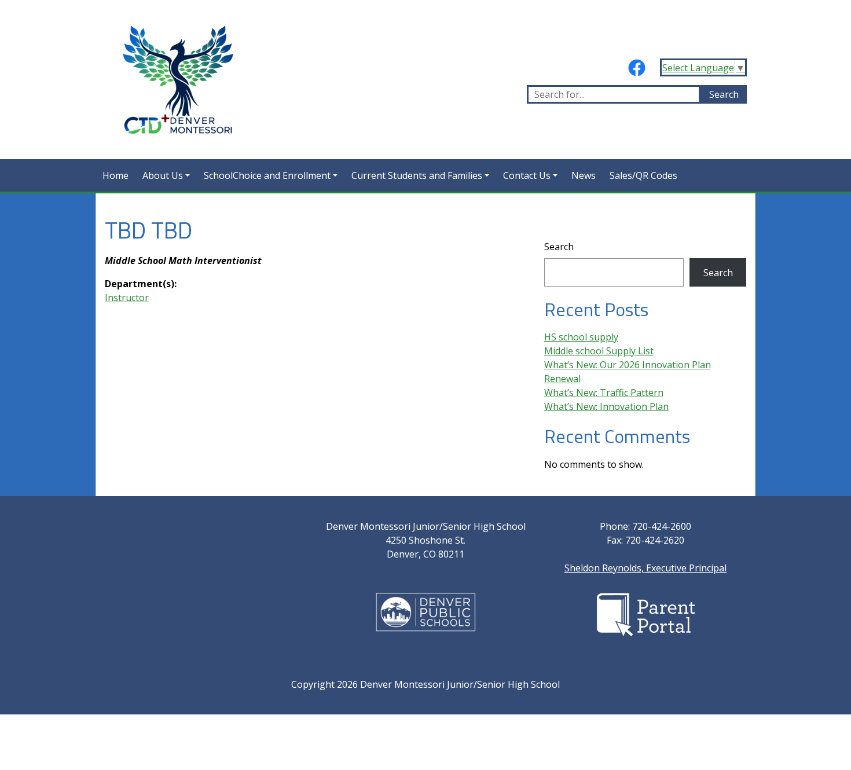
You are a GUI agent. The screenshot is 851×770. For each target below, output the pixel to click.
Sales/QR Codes (643, 175)
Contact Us (527, 175)
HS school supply (581, 337)
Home (115, 175)
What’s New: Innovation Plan (606, 406)
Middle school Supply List (599, 350)
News (583, 175)
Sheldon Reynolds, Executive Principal (645, 568)
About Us (162, 175)
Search (559, 246)
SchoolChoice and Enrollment (267, 175)
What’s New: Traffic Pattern (603, 392)
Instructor (127, 297)
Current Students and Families (416, 175)
